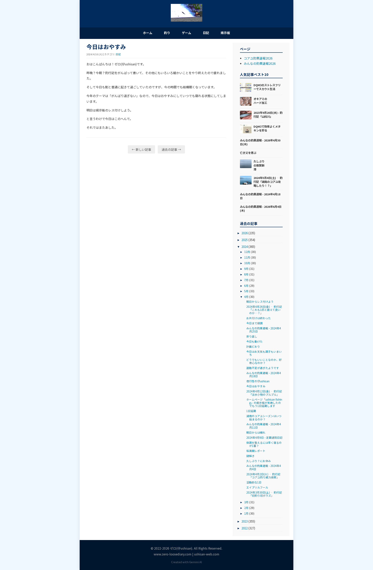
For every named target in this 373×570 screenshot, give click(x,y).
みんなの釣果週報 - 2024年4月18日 (260, 196)
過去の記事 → (171, 149)
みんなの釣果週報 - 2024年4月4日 (263, 467)
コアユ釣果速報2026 (258, 58)
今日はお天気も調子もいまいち (264, 353)
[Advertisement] (156, 186)
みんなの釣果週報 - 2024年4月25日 (263, 329)
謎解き (250, 456)
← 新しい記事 (141, 149)
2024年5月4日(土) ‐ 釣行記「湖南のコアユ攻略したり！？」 (268, 182)
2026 (244, 233)
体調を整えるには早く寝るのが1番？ (264, 444)
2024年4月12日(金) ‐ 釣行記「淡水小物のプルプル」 (264, 392)
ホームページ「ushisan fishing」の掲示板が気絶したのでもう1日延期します (264, 402)
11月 (247, 257)
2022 (244, 528)
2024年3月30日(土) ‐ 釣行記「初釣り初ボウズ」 (264, 493)
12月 (247, 252)
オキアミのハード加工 (260, 101)
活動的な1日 (253, 482)
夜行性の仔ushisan (257, 381)
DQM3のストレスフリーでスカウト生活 (267, 87)
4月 (246, 297)
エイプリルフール (257, 487)
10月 (247, 263)
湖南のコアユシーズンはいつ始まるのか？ (263, 417)
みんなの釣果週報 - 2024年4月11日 (263, 425)
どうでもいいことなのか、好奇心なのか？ (264, 361)
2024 (244, 246)
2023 (244, 521)
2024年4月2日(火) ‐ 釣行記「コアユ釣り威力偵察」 (263, 475)
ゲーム (186, 32)
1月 (246, 513)
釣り (167, 32)
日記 (206, 32)
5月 (246, 291)
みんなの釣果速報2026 (260, 63)
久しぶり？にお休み (258, 461)
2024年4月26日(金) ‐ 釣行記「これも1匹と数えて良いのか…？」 (264, 310)
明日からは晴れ (255, 432)
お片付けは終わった (258, 318)
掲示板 (225, 32)
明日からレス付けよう (260, 301)
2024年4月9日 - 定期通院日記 (264, 437)
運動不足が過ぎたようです (262, 368)
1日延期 (251, 411)
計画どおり (253, 346)
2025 (244, 240)
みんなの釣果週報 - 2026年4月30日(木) (260, 142)
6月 (246, 285)
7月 (246, 280)
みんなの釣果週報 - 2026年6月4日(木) (260, 208)
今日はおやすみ (255, 386)
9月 (246, 269)
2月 (246, 508)
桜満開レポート (255, 451)
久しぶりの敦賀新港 (259, 165)
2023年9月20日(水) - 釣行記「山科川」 (268, 114)
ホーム (147, 32)
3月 (246, 502)
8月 (246, 274)
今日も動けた (254, 341)
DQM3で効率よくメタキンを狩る (267, 128)
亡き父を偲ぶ (248, 153)
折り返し (251, 336)
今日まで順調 (254, 323)
